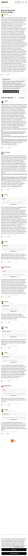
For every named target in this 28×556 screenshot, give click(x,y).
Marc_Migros (7, 152)
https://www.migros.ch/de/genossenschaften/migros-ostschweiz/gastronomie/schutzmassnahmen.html (14, 131)
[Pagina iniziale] (4, 2)
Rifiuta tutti (14, 549)
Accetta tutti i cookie (14, 553)
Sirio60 (6, 101)
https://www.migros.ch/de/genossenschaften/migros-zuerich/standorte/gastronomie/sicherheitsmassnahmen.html (14, 139)
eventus (6, 14)
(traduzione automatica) (5, 72)
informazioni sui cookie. (19, 546)
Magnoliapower (7, 267)
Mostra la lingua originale (13, 72)
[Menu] (26, 2)
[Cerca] (23, 2)
